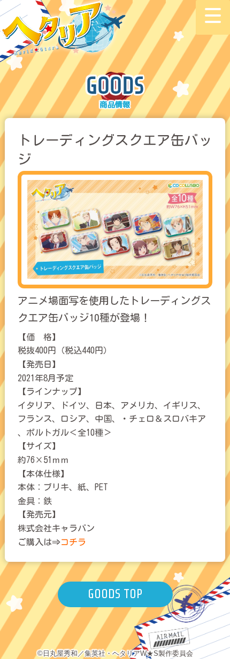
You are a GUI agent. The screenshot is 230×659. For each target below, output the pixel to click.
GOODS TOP (115, 594)
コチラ (73, 542)
